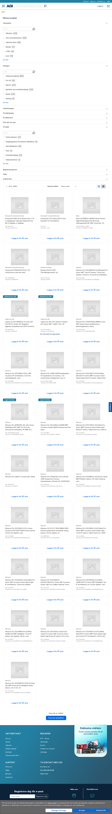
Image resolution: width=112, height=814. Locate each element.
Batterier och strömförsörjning (19, 89)
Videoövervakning (15, 76)
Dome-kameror (13, 137)
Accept (82, 810)
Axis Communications (16, 38)
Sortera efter (52, 186)
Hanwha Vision (13, 42)
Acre (9, 56)
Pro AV (10, 80)
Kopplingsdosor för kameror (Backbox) (21, 142)
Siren (9, 151)
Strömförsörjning (14, 155)
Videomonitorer (13, 160)
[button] (110, 407)
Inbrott (11, 85)
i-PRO (10, 51)
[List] (103, 186)
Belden (10, 47)
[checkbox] (4, 33)
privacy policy (52, 803)
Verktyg (10, 98)
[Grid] (98, 186)
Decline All (101, 810)
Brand (10, 94)
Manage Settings (59, 810)
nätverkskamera (13, 146)
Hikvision (11, 33)
